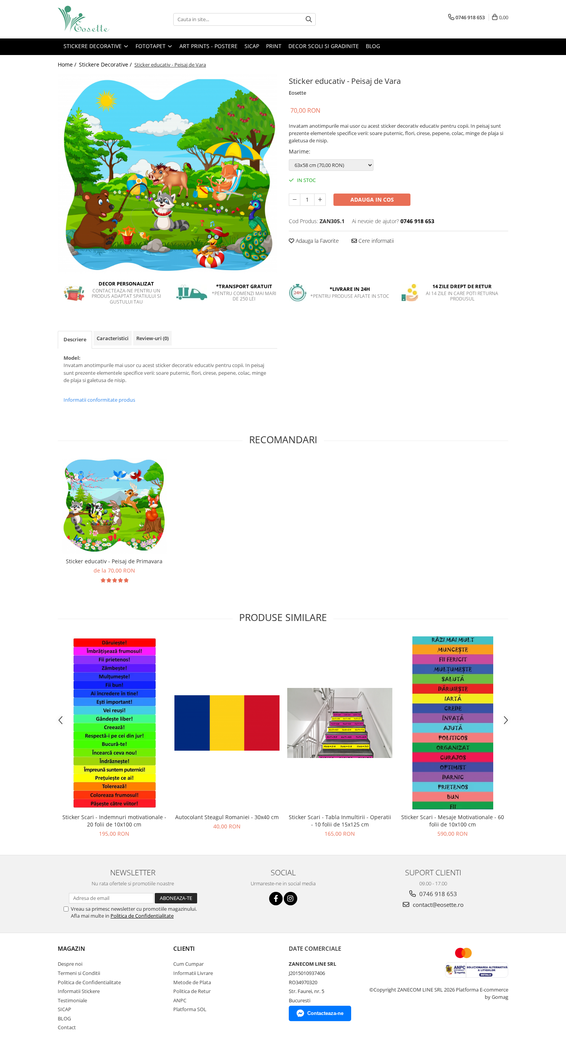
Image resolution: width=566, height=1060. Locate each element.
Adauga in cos (372, 199)
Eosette (297, 92)
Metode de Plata (192, 982)
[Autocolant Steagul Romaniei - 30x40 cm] (227, 723)
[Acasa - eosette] (96, 19)
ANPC (179, 1000)
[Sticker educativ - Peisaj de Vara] (167, 174)
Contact (67, 1027)
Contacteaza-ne (325, 1013)
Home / (68, 64)
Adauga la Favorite (316, 240)
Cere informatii (375, 240)
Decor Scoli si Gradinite (323, 46)
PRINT (273, 46)
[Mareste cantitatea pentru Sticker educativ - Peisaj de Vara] (320, 200)
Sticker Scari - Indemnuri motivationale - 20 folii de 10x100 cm (114, 820)
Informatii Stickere (79, 991)
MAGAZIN (71, 948)
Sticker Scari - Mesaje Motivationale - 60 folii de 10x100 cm (452, 820)
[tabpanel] (167, 174)
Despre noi (70, 963)
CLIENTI (184, 948)
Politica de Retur (192, 991)
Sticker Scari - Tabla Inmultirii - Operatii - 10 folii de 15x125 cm (340, 820)
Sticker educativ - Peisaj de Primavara (114, 561)
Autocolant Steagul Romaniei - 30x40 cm (227, 817)
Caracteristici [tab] (113, 338)
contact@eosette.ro (437, 904)
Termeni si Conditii (79, 973)
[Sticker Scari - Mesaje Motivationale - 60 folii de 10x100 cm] (452, 723)
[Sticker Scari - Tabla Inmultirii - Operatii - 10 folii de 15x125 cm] (339, 723)
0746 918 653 (437, 894)
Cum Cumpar (188, 963)
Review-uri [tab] (152, 338)
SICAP (251, 46)
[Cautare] (309, 19)
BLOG (64, 1018)
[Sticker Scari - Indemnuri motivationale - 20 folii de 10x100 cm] (114, 723)
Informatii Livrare (193, 973)
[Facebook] (276, 898)
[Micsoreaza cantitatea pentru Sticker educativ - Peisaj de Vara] (294, 200)
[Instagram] (290, 898)
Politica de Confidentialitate (142, 915)
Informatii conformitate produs (99, 399)
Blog (373, 46)
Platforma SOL (189, 1009)
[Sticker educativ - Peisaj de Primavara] (114, 506)
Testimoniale (72, 1000)
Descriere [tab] (75, 339)
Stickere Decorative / (106, 64)
